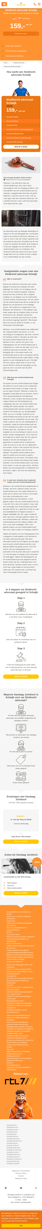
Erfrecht (9, 932)
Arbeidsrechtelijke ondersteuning (17, 1024)
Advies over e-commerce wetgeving (19, 916)
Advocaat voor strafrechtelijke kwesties (20, 971)
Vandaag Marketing (13, 1161)
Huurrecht (10, 985)
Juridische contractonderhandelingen (19, 996)
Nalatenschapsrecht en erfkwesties (18, 1051)
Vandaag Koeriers (12, 1129)
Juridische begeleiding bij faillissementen (20, 952)
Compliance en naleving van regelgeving (20, 1029)
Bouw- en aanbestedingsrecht (16, 927)
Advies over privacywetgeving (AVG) (19, 969)
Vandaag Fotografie (13, 1163)
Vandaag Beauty (12, 1132)
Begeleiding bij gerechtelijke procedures (20, 1027)
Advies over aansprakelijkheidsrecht (19, 1015)
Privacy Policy (21, 1173)
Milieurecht (10, 1049)
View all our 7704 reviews (21, 836)
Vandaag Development (14, 1159)
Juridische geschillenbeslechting (17, 1045)
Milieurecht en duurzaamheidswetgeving (20, 955)
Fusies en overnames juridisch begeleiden (20, 937)
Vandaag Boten (12, 1134)
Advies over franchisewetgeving (17, 1022)
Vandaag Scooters (13, 1152)
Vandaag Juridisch (13, 1145)
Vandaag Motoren (12, 1136)
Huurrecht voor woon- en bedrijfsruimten (20, 987)
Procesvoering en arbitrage (15, 959)
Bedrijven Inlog (21, 1178)
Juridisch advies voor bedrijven (17, 1042)
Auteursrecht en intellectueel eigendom (19, 923)
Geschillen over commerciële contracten (20, 978)
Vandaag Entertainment (14, 1141)
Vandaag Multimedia (13, 1148)
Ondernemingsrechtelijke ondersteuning (20, 957)
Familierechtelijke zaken (15, 1033)
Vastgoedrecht (11, 1008)
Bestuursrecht (11, 925)
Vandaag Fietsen (12, 1143)
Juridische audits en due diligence (18, 950)
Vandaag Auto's (12, 1125)
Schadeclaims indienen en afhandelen (19, 1005)
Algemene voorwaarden (21, 1171)
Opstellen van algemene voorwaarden (19, 1003)
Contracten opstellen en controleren (18, 1031)
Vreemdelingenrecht (13, 1065)
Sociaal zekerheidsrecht (15, 961)
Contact (21, 1176)
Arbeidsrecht (11, 918)
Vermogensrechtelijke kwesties (17, 1010)
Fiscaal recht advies (13, 934)
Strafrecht (10, 1063)
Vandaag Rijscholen (13, 1139)
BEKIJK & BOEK (21, 147)
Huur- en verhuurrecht (14, 943)
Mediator (9, 1047)
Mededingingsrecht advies (15, 1001)
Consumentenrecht (13, 930)
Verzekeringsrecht (13, 1012)
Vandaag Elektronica (13, 1154)
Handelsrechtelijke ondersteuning (18, 1036)
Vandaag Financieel (13, 1157)
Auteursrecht (11, 921)
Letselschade (11, 998)
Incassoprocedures (13, 989)
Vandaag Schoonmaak (14, 1150)
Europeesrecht (11, 976)
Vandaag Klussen (12, 1127)
